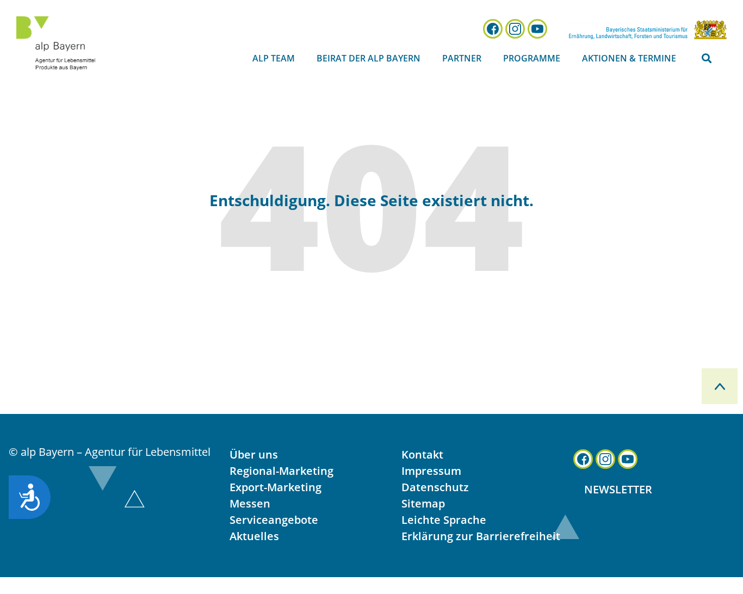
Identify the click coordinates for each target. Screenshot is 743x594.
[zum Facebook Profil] (493, 29)
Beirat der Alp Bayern (368, 58)
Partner (461, 58)
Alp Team (273, 58)
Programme (531, 58)
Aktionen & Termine (629, 58)
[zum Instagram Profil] (515, 29)
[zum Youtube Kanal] (537, 29)
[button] (707, 58)
